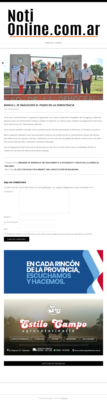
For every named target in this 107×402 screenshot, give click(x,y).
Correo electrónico (11, 223)
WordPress (64, 398)
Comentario (9, 191)
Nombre (7, 217)
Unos (50, 398)
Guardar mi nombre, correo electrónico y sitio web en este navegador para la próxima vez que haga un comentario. (50, 234)
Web (5, 229)
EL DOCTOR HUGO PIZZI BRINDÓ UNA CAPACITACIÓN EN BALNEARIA (46, 169)
